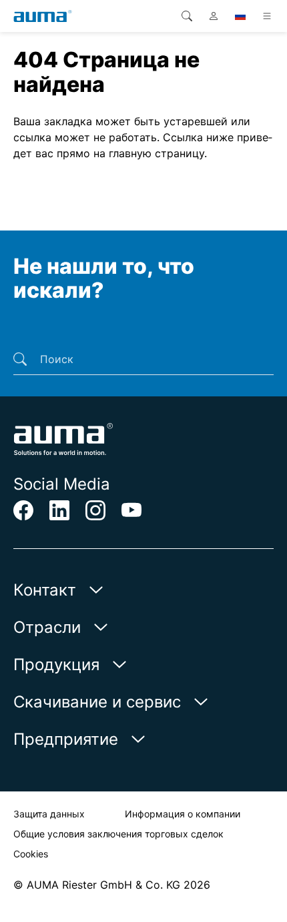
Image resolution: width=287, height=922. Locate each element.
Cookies (30, 853)
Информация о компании (182, 813)
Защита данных (49, 813)
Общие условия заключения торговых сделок (118, 833)
